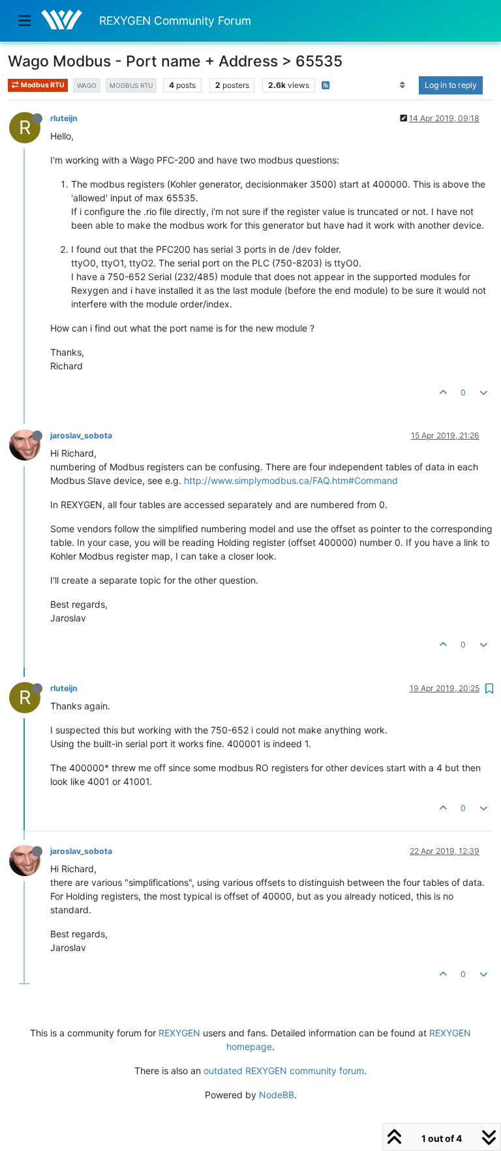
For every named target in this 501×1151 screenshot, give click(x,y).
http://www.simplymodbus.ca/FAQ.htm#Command (291, 480)
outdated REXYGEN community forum (284, 1070)
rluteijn (64, 118)
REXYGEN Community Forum (175, 20)
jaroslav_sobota (81, 435)
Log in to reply (451, 85)
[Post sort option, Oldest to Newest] (403, 85)
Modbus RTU (42, 85)
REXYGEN (179, 1032)
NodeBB (276, 1094)
